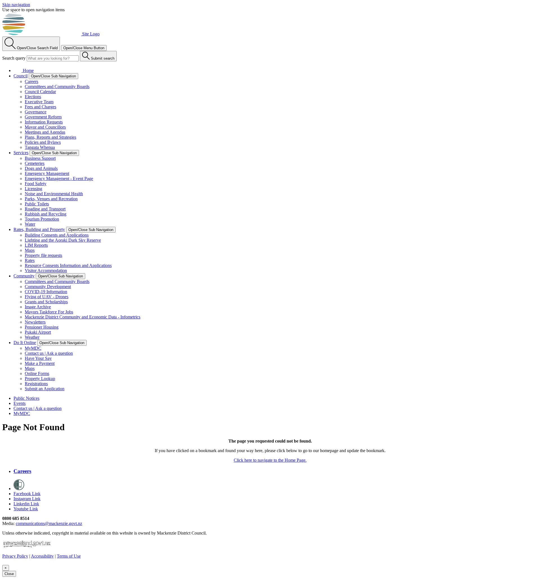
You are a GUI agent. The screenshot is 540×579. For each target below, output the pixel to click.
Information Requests (44, 122)
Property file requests (43, 255)
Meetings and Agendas (45, 132)
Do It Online (25, 342)
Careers (31, 81)
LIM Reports (36, 245)
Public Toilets (37, 203)
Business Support (40, 158)
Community (24, 275)
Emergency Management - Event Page (59, 178)
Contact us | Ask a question (49, 353)
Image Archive (38, 306)
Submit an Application (44, 388)
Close (9, 574)
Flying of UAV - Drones (46, 296)
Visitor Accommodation (46, 270)
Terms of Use (69, 556)
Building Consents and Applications (57, 235)
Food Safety (35, 183)
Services (21, 152)
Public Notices (26, 398)
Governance (35, 111)
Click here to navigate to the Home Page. (270, 460)
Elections (33, 96)
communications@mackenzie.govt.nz (49, 523)
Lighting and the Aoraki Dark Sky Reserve (63, 240)
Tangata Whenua (40, 147)
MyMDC (33, 348)
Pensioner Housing (41, 327)
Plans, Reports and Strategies (50, 137)
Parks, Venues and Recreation (51, 198)
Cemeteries (34, 163)
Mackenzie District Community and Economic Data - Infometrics (82, 317)
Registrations (36, 383)
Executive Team (39, 101)
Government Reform (43, 117)
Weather (32, 337)
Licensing (33, 188)
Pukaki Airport (38, 332)
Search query (14, 58)
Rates (30, 260)
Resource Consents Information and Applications (68, 265)
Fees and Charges (40, 106)
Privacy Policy (15, 556)
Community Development (48, 286)
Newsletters (35, 322)
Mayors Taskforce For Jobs (49, 311)
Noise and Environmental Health (54, 193)
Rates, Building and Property (39, 229)
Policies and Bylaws (43, 142)
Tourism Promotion (42, 219)
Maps (30, 250)
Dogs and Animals (41, 168)
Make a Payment (40, 363)
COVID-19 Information (46, 291)
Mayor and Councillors (45, 127)
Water (30, 224)
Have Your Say (38, 358)
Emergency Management (47, 173)
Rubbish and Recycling (45, 214)
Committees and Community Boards (57, 86)
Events (20, 403)
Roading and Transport (45, 209)
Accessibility (42, 556)
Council (21, 75)
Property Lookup (40, 378)
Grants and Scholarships (46, 301)
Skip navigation (16, 4)
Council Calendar (40, 91)
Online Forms (37, 373)
